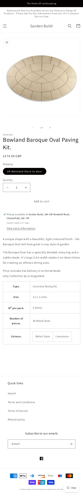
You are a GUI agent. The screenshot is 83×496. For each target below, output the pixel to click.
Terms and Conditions (21, 402)
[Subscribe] (71, 443)
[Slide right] (50, 127)
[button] (5, 26)
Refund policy (16, 419)
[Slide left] (33, 127)
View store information (21, 228)
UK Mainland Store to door (24, 171)
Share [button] (10, 351)
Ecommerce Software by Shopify (50, 489)
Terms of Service (18, 411)
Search (12, 393)
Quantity (8, 180)
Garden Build (31, 489)
